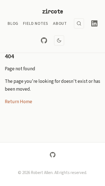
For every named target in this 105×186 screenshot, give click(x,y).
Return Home (18, 101)
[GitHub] (44, 40)
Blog (13, 23)
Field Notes (35, 23)
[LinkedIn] (94, 23)
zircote (52, 11)
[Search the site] (79, 23)
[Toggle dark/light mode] (59, 40)
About (60, 23)
